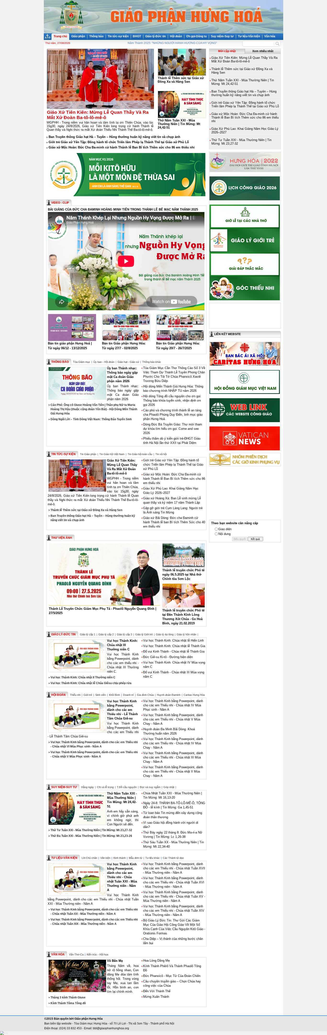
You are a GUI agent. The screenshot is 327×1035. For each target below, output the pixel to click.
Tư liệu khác (152, 857)
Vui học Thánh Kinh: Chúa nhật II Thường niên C (83, 677)
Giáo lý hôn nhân (186, 634)
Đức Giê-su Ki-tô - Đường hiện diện (168, 657)
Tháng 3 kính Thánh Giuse (68, 997)
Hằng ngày (87, 787)
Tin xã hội (161, 454)
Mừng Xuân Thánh (156, 996)
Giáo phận (78, 36)
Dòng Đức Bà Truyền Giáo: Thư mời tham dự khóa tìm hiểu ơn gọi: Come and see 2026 (172, 429)
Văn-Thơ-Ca (76, 954)
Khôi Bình (114, 694)
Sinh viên (100, 694)
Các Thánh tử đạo (173, 857)
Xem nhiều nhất (262, 51)
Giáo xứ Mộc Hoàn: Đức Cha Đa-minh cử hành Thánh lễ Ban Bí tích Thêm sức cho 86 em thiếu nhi (122, 147)
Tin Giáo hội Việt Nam (111, 454)
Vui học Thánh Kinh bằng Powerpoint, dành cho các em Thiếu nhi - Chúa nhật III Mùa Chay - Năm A (173, 757)
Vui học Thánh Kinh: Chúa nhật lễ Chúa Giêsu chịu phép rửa (91, 683)
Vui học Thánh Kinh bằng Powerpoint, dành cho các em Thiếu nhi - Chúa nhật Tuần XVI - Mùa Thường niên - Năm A (173, 882)
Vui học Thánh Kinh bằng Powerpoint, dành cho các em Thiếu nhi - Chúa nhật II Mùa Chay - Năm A (173, 771)
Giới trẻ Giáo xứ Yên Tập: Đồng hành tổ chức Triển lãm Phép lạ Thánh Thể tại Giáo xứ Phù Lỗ (119, 142)
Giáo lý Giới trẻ (144, 634)
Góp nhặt (169, 787)
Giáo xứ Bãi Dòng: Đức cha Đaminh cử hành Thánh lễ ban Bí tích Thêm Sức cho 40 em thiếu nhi (174, 522)
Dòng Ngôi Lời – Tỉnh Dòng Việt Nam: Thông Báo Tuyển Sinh (91, 419)
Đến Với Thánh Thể (156, 991)
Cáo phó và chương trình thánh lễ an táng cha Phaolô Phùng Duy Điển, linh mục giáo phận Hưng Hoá (173, 415)
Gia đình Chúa (145, 694)
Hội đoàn (176, 36)
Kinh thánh (119, 857)
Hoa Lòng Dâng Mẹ (156, 960)
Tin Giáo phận (88, 454)
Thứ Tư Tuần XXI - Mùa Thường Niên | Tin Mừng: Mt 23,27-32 (91, 830)
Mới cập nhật (227, 51)
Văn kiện (105, 857)
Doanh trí (128, 694)
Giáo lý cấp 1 (87, 634)
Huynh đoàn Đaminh (168, 694)
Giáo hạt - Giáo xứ (128, 361)
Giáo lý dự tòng (165, 634)
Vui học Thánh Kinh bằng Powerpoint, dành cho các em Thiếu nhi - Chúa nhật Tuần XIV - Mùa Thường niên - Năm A (173, 910)
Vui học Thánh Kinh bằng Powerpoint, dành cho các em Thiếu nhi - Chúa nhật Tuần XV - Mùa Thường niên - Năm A (174, 896)
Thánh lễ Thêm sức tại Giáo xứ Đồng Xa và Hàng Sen (86, 510)
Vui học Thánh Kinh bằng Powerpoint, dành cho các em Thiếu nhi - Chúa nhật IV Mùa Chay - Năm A (173, 743)
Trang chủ (60, 36)
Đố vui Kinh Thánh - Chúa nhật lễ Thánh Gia (173, 651)
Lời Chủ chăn (89, 857)
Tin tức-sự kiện (118, 36)
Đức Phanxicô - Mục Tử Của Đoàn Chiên (171, 976)
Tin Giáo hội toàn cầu (140, 454)
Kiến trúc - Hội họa (97, 954)
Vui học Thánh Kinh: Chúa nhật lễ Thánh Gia (174, 646)
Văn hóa (269, 36)
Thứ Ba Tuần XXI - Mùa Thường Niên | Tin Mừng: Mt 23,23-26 (91, 836)
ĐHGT (137, 36)
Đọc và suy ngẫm (150, 787)
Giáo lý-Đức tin (155, 36)
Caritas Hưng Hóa (194, 694)
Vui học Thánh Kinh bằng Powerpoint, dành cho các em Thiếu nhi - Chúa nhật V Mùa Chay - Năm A (173, 719)
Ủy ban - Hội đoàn (103, 361)
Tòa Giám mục (81, 361)
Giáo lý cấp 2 (106, 634)
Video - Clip (60, 202)
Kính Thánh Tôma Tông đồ (68, 1003)
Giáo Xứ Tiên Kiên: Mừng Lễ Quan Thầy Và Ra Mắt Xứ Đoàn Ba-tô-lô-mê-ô (244, 59)
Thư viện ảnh (61, 537)
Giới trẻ (88, 694)
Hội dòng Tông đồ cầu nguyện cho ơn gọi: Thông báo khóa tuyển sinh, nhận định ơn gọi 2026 (172, 400)
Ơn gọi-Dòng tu (196, 36)
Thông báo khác (151, 361)
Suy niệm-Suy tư (222, 36)
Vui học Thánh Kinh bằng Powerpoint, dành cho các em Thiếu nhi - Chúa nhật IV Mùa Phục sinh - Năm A (173, 705)
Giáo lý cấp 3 (124, 634)
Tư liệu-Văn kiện (249, 36)
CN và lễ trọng (105, 787)
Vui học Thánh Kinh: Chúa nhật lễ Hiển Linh (173, 640)
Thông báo (96, 36)
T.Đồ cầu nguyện (127, 787)
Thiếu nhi (75, 694)
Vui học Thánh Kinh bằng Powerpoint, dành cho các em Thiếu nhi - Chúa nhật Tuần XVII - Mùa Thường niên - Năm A (174, 868)
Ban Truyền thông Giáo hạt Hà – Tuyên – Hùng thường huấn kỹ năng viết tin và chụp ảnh (114, 137)
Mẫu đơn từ (135, 857)
